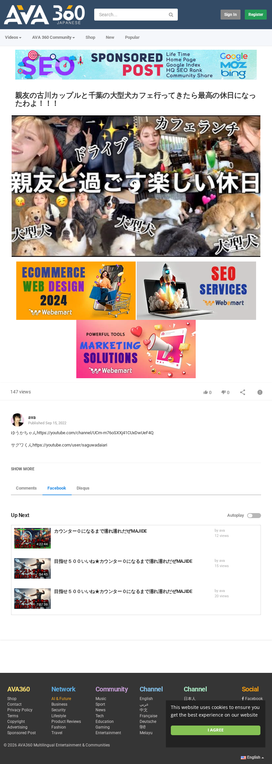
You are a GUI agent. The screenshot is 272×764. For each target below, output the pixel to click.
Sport (100, 704)
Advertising (17, 727)
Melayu (146, 733)
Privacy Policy (20, 710)
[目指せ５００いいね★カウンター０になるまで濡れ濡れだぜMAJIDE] (32, 568)
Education (105, 721)
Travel (56, 733)
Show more (22, 469)
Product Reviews (66, 721)
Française (148, 716)
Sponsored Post (21, 733)
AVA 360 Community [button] (52, 37)
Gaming (103, 727)
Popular (132, 37)
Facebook (56, 488)
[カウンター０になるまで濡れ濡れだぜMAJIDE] (32, 538)
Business (59, 704)
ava (32, 417)
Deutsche (148, 721)
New (110, 37)
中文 (144, 710)
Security (58, 710)
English (146, 698)
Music (101, 698)
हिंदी (143, 727)
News (100, 710)
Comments (26, 488)
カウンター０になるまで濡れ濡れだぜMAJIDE (100, 531)
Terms (12, 716)
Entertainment (108, 733)
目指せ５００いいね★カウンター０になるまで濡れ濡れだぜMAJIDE (123, 561)
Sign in (230, 14)
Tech (100, 716)
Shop (90, 37)
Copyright (16, 721)
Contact (14, 704)
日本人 (190, 698)
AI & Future (61, 698)
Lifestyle (58, 716)
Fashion (58, 727)
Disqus (83, 488)
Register (255, 14)
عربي (144, 704)
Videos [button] (11, 37)
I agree (216, 730)
